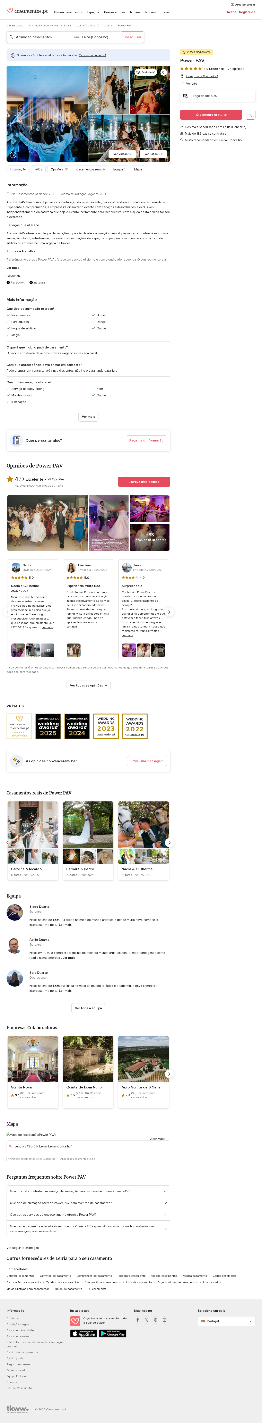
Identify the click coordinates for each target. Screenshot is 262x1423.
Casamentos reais (90, 169)
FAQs (38, 169)
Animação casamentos (44, 25)
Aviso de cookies (18, 1336)
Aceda (231, 12)
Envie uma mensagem (147, 761)
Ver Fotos (153, 154)
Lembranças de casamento (94, 1276)
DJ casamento (97, 1289)
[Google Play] (112, 1336)
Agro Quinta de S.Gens (141, 1087)
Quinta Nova (21, 1087)
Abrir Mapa (157, 1139)
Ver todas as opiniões (86, 685)
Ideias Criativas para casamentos (28, 1289)
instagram (40, 282)
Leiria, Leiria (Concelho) (202, 76)
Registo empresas (18, 1364)
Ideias (165, 12)
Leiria (68, 25)
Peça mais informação (146, 440)
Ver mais (88, 417)
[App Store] (83, 1336)
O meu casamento (68, 12)
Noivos (150, 12)
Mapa (138, 169)
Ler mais (13, 268)
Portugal (213, 1321)
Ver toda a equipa (88, 1008)
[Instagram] (164, 1320)
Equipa (119, 169)
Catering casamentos (20, 1276)
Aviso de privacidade (20, 1330)
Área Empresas (244, 4)
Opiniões (59, 169)
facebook (18, 282)
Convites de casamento (55, 1276)
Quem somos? (16, 1370)
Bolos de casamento (68, 1289)
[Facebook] (137, 1320)
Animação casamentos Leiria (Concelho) (32, 1159)
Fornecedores (114, 12)
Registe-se (247, 12)
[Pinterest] (155, 1320)
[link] (33, 840)
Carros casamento (225, 1276)
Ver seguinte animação (23, 1248)
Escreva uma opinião (144, 482)
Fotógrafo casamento (132, 1276)
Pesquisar (133, 37)
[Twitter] (146, 1320)
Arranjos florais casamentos (103, 1282)
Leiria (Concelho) (88, 25)
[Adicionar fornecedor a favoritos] (163, 72)
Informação (18, 169)
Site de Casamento (19, 1388)
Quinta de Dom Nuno (84, 1087)
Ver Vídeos (122, 154)
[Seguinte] (169, 611)
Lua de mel (210, 1282)
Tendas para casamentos (62, 1282)
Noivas (135, 12)
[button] (88, 440)
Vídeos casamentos (164, 1276)
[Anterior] (7, 611)
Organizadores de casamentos (177, 1282)
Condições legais (18, 1324)
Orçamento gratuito (211, 115)
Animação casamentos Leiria (77, 1159)
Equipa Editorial (16, 1376)
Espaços (93, 12)
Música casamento (195, 1276)
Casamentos (15, 25)
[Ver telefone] (250, 115)
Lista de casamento (139, 1282)
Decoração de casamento (24, 1282)
